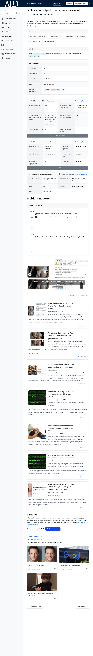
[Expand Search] (89, 3)
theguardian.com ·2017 (55, 434)
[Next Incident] (52, 14)
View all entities (81, 49)
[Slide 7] (64, 289)
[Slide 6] (61, 289)
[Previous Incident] (45, 14)
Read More (81, 325)
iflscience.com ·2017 (54, 311)
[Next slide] (85, 274)
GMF (58, 89)
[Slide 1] (51, 289)
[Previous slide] (29, 274)
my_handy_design (40, 53)
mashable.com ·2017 (55, 461)
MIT (63, 89)
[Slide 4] (57, 289)
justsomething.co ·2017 (56, 492)
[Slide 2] (53, 289)
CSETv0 (47, 89)
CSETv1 (53, 89)
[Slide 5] (59, 289)
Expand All (71, 295)
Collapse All (82, 295)
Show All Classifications (57, 136)
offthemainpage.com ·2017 (57, 400)
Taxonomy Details (81, 101)
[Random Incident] (48, 14)
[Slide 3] (55, 289)
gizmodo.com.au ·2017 (55, 339)
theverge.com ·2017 (54, 370)
